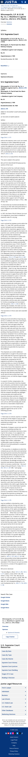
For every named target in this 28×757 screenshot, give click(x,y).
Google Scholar (5, 597)
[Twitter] (20, 733)
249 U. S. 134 (19, 583)
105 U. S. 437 (7, 468)
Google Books (5, 601)
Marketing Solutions (8, 714)
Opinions (9, 22)
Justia (2, 5)
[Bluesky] (17, 733)
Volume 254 (4, 8)
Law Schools (6, 699)
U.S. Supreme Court (6, 7)
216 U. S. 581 (22, 257)
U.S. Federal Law (7, 703)
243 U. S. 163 (18, 556)
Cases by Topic (7, 655)
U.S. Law (7, 5)
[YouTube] (8, 733)
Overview (3, 22)
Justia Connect (14, 737)
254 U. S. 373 (9, 154)
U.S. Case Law (13, 5)
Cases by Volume (7, 659)
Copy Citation (10, 637)
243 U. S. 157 (10, 556)
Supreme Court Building (10, 670)
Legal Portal (14, 740)
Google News (5, 607)
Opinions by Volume (17, 7)
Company (14, 742)
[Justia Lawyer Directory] (22, 733)
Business (5, 695)
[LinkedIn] (6, 733)
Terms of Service (14, 748)
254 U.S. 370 (23, 88)
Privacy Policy (14, 751)
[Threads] (15, 733)
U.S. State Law (6, 707)
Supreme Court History (9, 662)
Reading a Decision (8, 678)
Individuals (5, 691)
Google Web (4, 604)
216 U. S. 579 (12, 257)
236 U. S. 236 (14, 304)
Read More (4, 66)
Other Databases (7, 710)
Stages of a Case (7, 674)
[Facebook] (11, 733)
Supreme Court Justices (9, 666)
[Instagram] (13, 733)
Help (14, 745)
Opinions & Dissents (7, 77)
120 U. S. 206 (19, 572)
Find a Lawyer (6, 688)
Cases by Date (6, 651)
